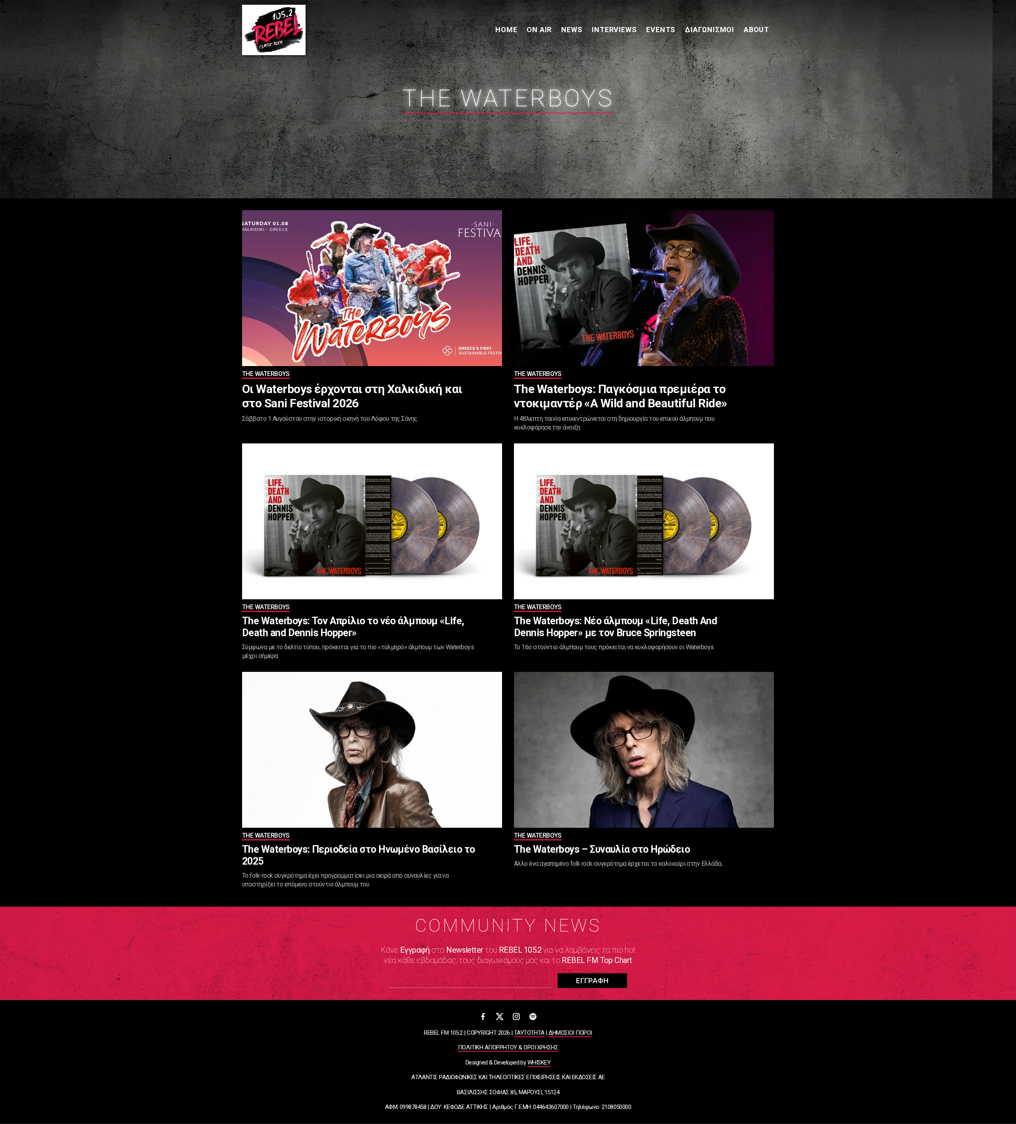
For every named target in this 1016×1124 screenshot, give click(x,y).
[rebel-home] (274, 30)
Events (660, 29)
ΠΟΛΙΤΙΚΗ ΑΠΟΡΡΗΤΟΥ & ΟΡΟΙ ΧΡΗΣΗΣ (508, 1047)
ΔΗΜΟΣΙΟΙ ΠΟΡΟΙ (570, 1032)
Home (506, 29)
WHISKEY (538, 1062)
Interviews (614, 29)
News (571, 29)
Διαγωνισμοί (709, 29)
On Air (539, 29)
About (756, 29)
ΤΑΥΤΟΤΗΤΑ (529, 1032)
